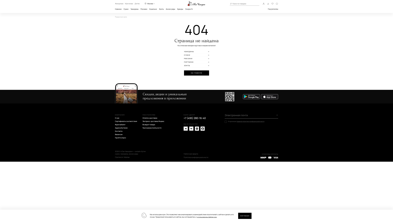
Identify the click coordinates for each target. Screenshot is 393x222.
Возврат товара (149, 124)
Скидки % (189, 9)
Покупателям (273, 9)
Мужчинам (129, 3)
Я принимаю (246, 121)
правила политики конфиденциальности (250, 121)
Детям (137, 3)
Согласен (244, 216)
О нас (117, 118)
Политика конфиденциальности (196, 157)
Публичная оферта (191, 154)
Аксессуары (170, 9)
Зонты (161, 9)
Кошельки (153, 9)
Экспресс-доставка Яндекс (153, 121)
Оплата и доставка (150, 118)
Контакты (118, 131)
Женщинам (119, 3)
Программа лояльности (152, 128)
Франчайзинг (120, 124)
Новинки (118, 9)
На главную (196, 73)
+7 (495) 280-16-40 (195, 118)
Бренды (180, 9)
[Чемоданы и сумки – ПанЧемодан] (196, 3)
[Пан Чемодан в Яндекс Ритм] (203, 129)
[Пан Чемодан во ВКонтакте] (191, 129)
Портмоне (189, 62)
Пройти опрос (120, 138)
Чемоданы (134, 9)
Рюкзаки (144, 9)
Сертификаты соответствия (126, 121)
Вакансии (118, 134)
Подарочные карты (121, 17)
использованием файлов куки (207, 217)
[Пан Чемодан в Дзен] (197, 129)
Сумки (126, 9)
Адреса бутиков (121, 128)
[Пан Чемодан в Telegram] (186, 129)
